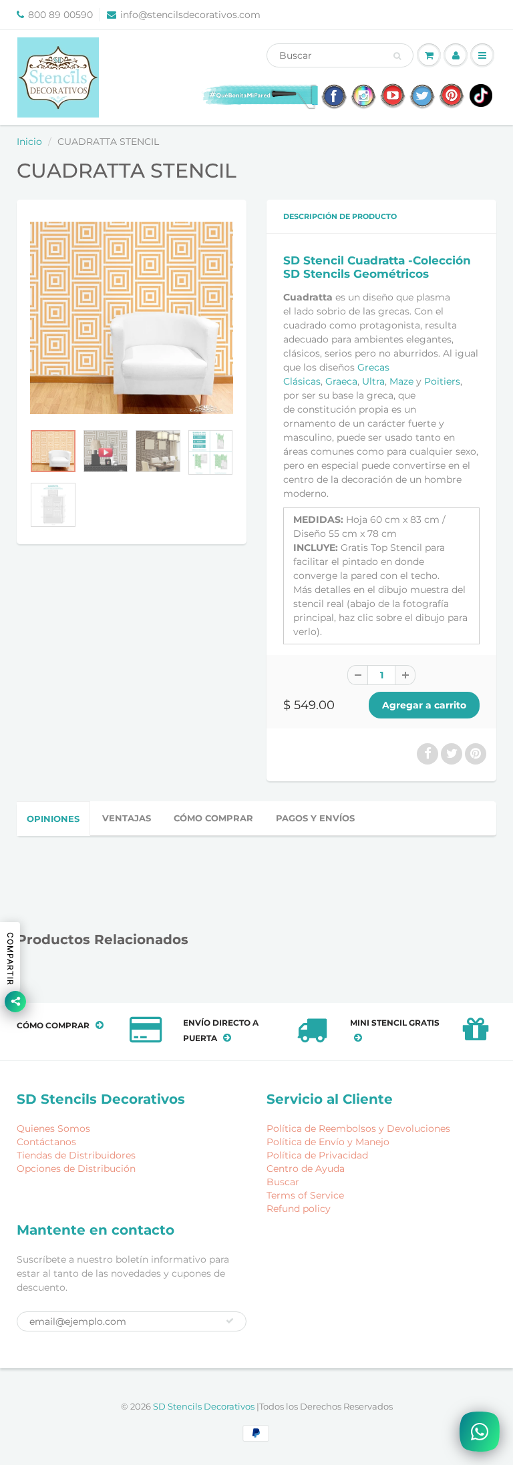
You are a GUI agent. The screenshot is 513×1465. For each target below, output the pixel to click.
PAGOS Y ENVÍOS (315, 818)
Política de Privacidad (317, 1155)
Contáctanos (46, 1142)
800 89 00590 (60, 15)
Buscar (283, 1182)
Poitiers (442, 381)
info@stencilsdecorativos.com (190, 15)
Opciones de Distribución (76, 1169)
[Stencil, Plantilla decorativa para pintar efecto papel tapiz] (131, 318)
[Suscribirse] (229, 1320)
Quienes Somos (53, 1128)
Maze (401, 381)
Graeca (341, 381)
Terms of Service (305, 1195)
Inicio (29, 142)
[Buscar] (397, 56)
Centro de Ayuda (306, 1169)
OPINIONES (53, 818)
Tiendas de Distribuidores (76, 1155)
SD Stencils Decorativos (204, 1406)
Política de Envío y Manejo (328, 1142)
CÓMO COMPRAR (213, 818)
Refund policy (299, 1209)
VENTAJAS (126, 818)
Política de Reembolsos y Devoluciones (358, 1128)
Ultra (373, 381)
